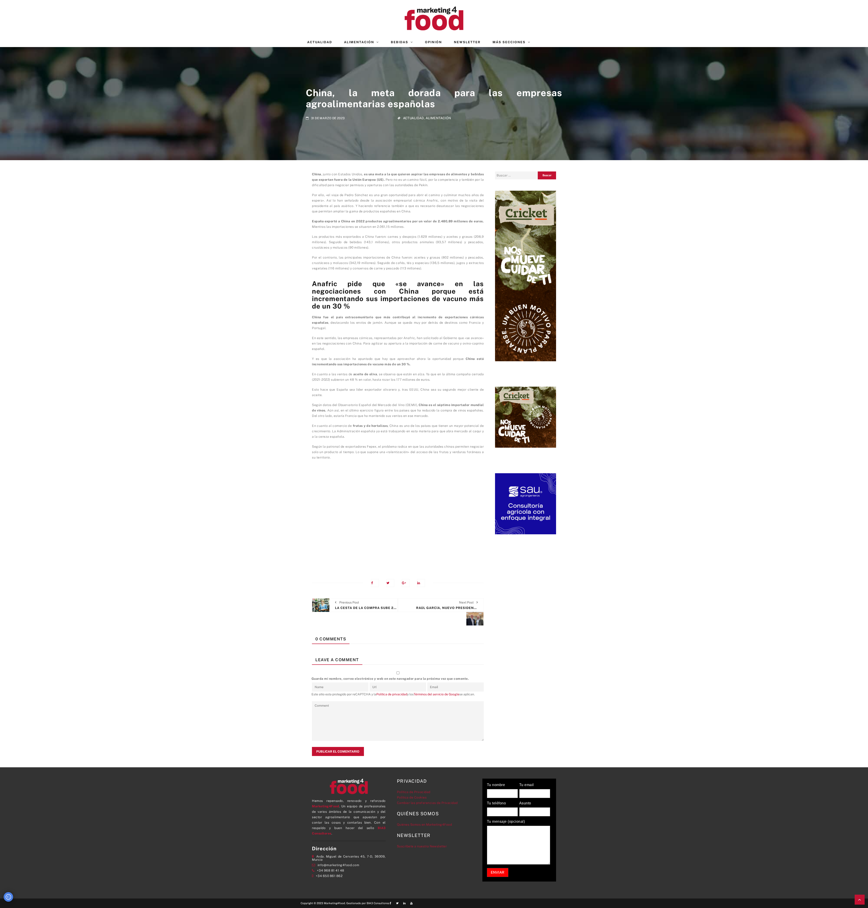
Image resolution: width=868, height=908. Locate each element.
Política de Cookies (412, 797)
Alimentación (359, 42)
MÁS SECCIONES (509, 42)
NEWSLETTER (467, 42)
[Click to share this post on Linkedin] (421, 583)
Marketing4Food (325, 806)
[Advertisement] (398, 516)
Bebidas (399, 42)
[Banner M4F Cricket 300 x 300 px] (525, 416)
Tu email (526, 785)
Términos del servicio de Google (436, 694)
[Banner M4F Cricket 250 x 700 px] (525, 275)
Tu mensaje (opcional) (506, 821)
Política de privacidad (391, 694)
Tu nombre (496, 785)
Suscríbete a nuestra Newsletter (422, 846)
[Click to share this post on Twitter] (390, 583)
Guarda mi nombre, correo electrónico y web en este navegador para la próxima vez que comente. (390, 678)
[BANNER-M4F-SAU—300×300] (525, 503)
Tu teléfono (496, 803)
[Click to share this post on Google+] (406, 583)
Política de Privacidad (413, 792)
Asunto (525, 803)
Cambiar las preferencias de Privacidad (427, 803)
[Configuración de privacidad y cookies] (8, 897)
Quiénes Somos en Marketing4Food (424, 824)
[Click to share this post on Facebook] (375, 583)
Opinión (433, 42)
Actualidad (319, 42)
